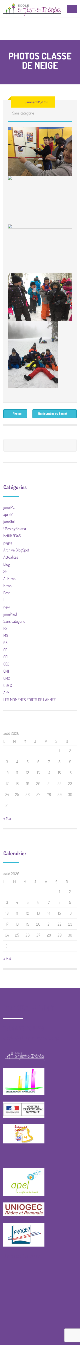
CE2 (6, 663)
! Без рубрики (14, 528)
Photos (17, 413)
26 (5, 571)
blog (6, 564)
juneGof (9, 521)
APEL (7, 692)
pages (7, 542)
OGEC (7, 685)
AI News (9, 578)
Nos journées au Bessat (52, 413)
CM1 (6, 671)
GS (5, 642)
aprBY (8, 514)
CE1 (5, 656)
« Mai (7, 818)
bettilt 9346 (12, 535)
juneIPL (8, 507)
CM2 (6, 678)
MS (5, 635)
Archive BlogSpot (16, 549)
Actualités (10, 557)
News (7, 585)
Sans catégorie (23, 112)
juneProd (10, 614)
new (6, 606)
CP (5, 649)
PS (5, 628)
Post (6, 592)
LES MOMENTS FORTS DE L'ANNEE (29, 699)
